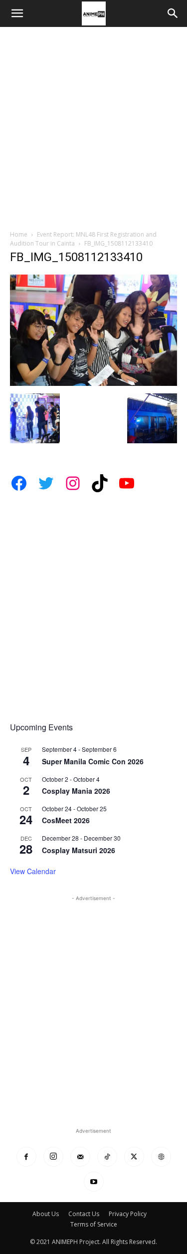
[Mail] (80, 1157)
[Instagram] (53, 1157)
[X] (134, 1157)
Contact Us (83, 1214)
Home (18, 234)
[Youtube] (94, 1182)
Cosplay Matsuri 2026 (78, 850)
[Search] (173, 13)
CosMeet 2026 (66, 820)
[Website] (161, 1157)
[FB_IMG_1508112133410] (93, 383)
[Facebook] (26, 1157)
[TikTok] (107, 1157)
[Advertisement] (93, 125)
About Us (45, 1214)
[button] (17, 13)
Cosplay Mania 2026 (76, 791)
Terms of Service (93, 1224)
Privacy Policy (128, 1214)
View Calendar (33, 871)
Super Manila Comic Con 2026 (93, 761)
